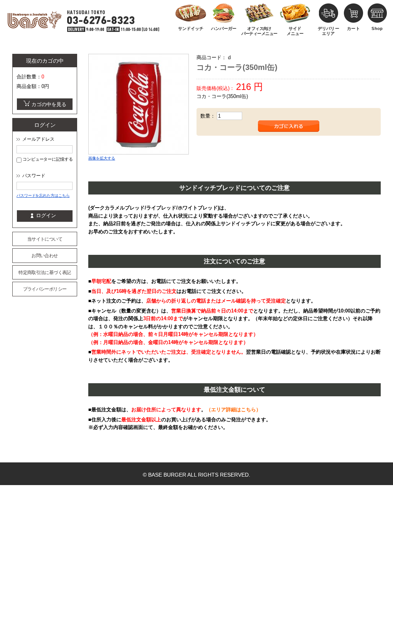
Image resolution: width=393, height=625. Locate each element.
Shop (377, 28)
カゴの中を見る (48, 104)
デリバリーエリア (328, 31)
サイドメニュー (295, 31)
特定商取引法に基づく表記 (44, 272)
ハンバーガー (223, 28)
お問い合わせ (44, 255)
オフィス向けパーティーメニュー (259, 31)
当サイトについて (44, 239)
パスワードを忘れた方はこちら (43, 195)
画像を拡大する (101, 158)
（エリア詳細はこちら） (233, 409)
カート (353, 28)
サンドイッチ (190, 28)
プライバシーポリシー (45, 289)
